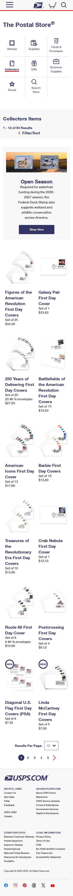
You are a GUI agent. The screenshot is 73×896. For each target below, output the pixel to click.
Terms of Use (43, 840)
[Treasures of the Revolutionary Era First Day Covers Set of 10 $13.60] (19, 515)
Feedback (9, 805)
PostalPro (9, 861)
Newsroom (42, 797)
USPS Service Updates (48, 801)
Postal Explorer (12, 849)
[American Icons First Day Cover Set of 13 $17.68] (19, 440)
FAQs (7, 801)
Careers (8, 816)
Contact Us (10, 792)
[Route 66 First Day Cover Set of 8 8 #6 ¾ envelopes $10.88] (19, 601)
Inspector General (13, 844)
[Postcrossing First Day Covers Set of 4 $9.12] (53, 601)
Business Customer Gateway (19, 836)
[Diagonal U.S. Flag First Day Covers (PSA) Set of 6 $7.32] (19, 677)
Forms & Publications (47, 805)
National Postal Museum (17, 853)
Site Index (9, 797)
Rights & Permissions (47, 813)
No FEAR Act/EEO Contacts (50, 849)
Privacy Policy (43, 836)
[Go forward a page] (54, 757)
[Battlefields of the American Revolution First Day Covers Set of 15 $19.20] (53, 353)
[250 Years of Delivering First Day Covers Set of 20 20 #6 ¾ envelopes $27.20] (19, 353)
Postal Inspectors (13, 840)
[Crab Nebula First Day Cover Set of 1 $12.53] (53, 515)
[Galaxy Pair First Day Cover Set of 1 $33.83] (53, 266)
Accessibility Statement (48, 857)
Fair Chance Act (44, 853)
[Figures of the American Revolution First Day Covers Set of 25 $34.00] (19, 266)
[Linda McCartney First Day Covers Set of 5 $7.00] (53, 677)
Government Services (47, 809)
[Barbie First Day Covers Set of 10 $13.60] (53, 440)
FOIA (38, 844)
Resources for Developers (17, 857)
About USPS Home (46, 792)
